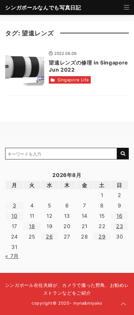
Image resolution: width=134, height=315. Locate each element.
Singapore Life (73, 79)
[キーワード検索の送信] (123, 153)
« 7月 (12, 256)
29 (102, 236)
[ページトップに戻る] (123, 304)
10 (14, 216)
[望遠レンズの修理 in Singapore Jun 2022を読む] (24, 69)
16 (119, 216)
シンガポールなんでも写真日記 (43, 7)
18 (32, 226)
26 (49, 236)
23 (119, 226)
